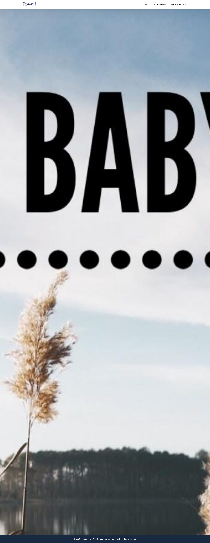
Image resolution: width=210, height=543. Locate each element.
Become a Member (179, 4)
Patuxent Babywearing (155, 4)
